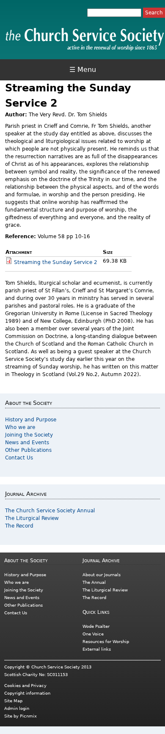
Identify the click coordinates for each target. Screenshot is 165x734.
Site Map (13, 700)
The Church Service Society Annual (50, 511)
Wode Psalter (96, 626)
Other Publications (28, 450)
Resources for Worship (105, 641)
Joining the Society (29, 435)
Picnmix (28, 716)
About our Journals (101, 574)
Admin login (16, 708)
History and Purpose (30, 420)
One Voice (93, 634)
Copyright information (27, 693)
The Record (19, 526)
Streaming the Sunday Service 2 (55, 262)
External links (96, 649)
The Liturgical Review (32, 518)
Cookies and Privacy (25, 685)
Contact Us (19, 458)
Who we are (20, 427)
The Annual (94, 582)
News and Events (27, 442)
